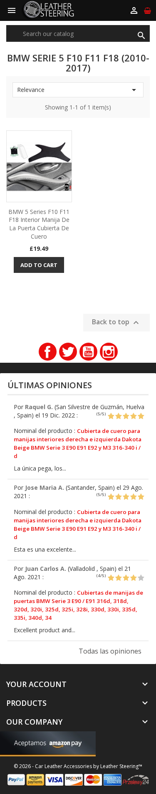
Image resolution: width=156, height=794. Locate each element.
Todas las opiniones (110, 651)
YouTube (88, 352)
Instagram (109, 352)
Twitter (68, 352)
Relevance (78, 90)
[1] (110, 416)
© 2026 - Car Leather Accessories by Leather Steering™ (78, 766)
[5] (140, 416)
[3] (125, 416)
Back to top (116, 322)
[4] (133, 416)
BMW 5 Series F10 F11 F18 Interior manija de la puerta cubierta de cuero (38, 224)
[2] (118, 416)
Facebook (48, 352)
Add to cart (38, 265)
